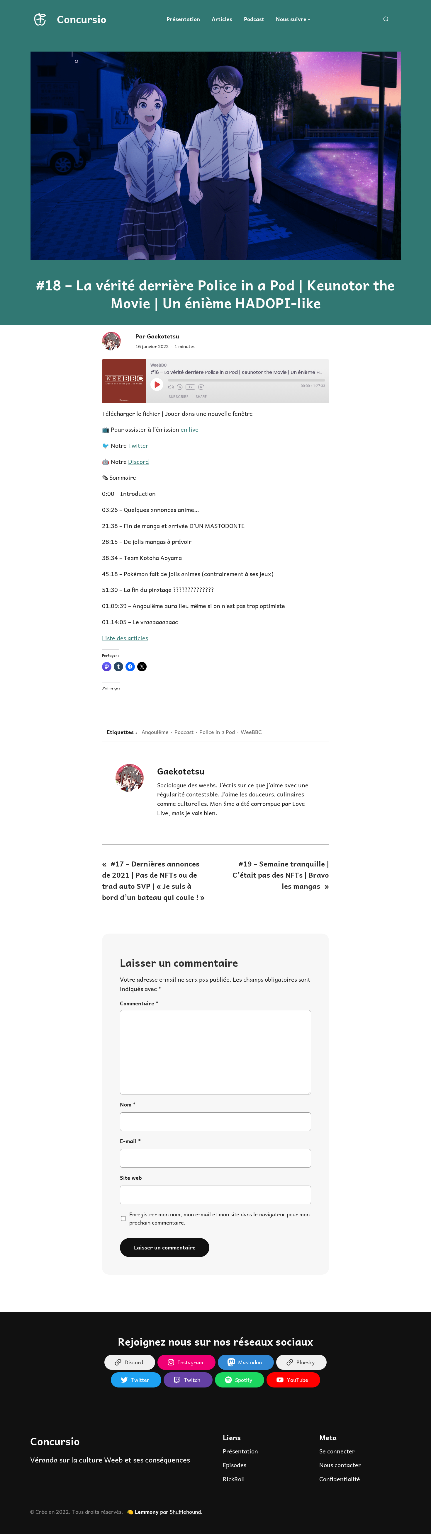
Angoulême (155, 732)
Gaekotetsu (181, 771)
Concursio (81, 19)
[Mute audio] (171, 387)
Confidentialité (339, 1479)
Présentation (240, 1451)
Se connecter (337, 1451)
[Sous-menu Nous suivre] (309, 19)
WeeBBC (251, 732)
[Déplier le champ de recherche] (386, 19)
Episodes (234, 1465)
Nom (127, 1104)
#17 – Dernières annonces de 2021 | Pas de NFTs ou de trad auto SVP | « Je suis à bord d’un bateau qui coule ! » (153, 880)
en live (189, 429)
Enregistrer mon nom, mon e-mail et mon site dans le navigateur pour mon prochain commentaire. (219, 1218)
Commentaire (139, 1003)
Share (201, 396)
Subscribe (178, 396)
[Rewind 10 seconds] (180, 387)
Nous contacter (340, 1465)
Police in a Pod (217, 732)
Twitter (138, 445)
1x (190, 387)
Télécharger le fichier (131, 413)
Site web (131, 1178)
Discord (138, 461)
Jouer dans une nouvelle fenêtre (209, 413)
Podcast (184, 732)
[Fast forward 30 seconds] (201, 387)
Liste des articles (125, 638)
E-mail (130, 1141)
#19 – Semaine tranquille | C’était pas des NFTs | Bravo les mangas (281, 874)
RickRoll (234, 1479)
